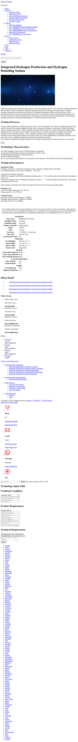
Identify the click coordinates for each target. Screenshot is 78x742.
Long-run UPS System (16, 384)
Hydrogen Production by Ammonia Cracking (23, 367)
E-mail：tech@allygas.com (9, 361)
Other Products (10, 383)
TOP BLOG (37, 400)
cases (10, 397)
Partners (11, 395)
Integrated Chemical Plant (17, 388)
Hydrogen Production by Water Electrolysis (23, 374)
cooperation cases (10, 393)
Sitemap (28, 400)
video (6, 347)
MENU (3, 62)
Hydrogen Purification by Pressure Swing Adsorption (26, 368)
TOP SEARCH (47, 400)
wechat (7, 341)
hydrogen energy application (14, 365)
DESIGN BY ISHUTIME (9, 402)
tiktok (7, 352)
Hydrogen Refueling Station (18, 379)
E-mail (7, 358)
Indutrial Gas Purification (17, 386)
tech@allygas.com (11, 444)
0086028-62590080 (11, 421)
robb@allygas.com (11, 447)
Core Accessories (14, 390)
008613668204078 (11, 425)
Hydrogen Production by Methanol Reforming (24, 370)
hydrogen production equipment (15, 377)
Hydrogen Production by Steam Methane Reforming (26, 372)
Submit (4, 542)
